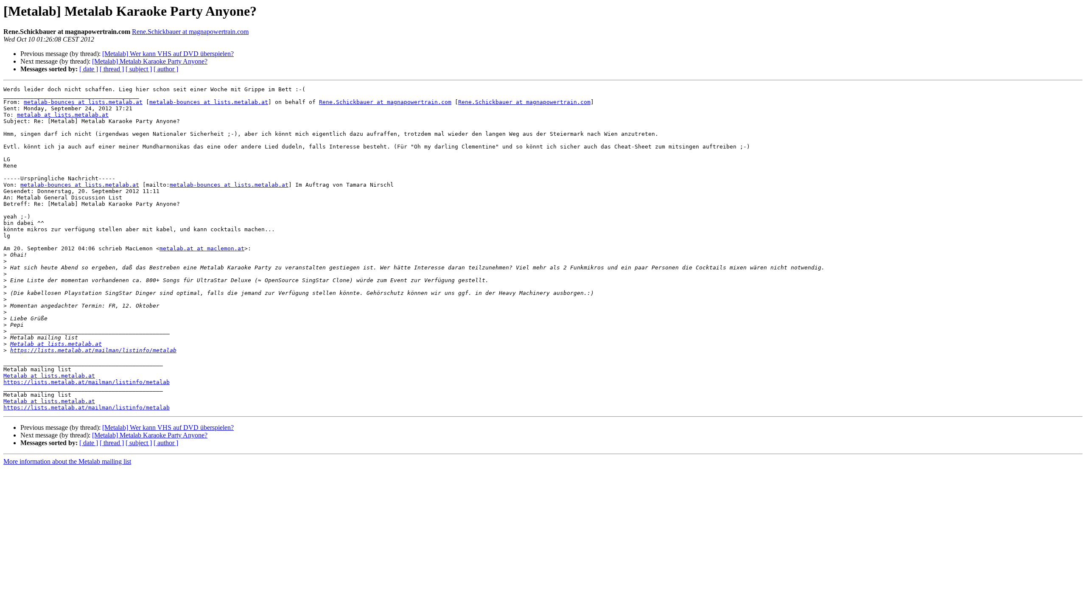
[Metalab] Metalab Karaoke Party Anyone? (149, 61)
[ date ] (88, 69)
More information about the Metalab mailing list (67, 461)
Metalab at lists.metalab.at (56, 344)
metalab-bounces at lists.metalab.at (83, 102)
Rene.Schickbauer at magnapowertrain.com (190, 31)
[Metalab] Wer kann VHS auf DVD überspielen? (168, 53)
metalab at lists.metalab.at (63, 115)
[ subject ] (139, 69)
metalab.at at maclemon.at (202, 248)
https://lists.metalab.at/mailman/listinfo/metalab (93, 350)
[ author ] (166, 69)
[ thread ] (112, 69)
